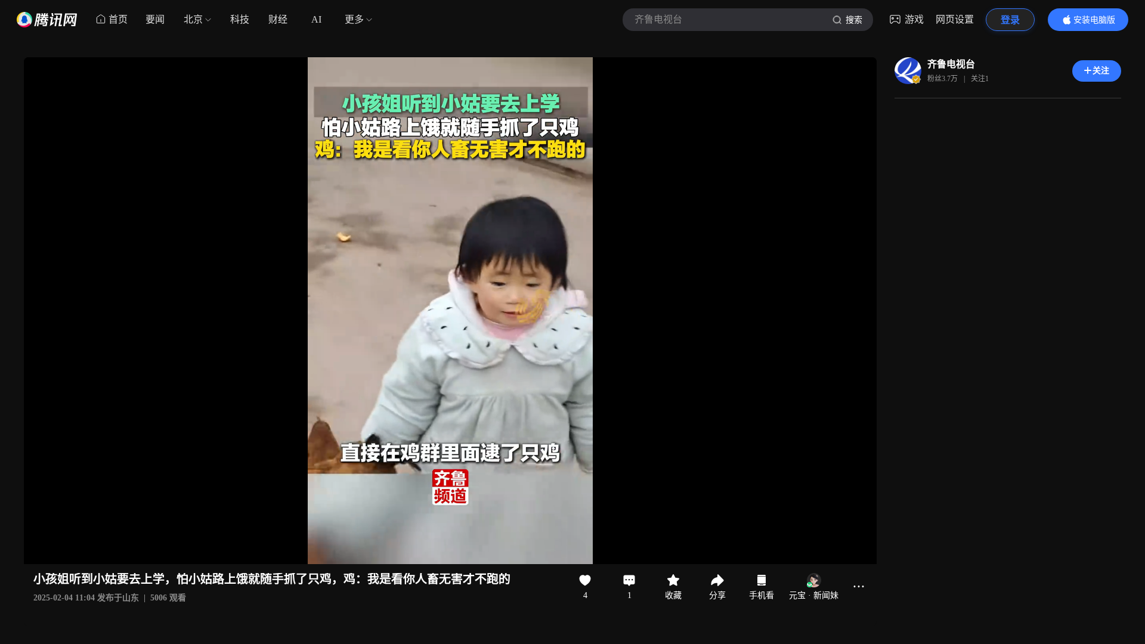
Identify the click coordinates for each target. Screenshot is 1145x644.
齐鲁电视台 (951, 64)
